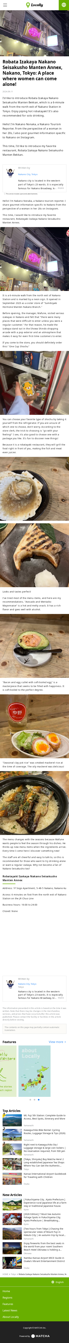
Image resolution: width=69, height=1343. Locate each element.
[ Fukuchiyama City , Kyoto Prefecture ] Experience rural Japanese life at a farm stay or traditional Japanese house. (45, 1202)
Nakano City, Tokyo (28, 174)
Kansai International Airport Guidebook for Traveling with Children (45, 1175)
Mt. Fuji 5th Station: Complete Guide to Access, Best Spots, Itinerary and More (44, 1117)
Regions (7, 1297)
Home (6, 1291)
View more (56, 1042)
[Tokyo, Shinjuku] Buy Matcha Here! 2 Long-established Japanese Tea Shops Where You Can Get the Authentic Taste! (44, 1164)
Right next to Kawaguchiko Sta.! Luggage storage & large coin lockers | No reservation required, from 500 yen (45, 1148)
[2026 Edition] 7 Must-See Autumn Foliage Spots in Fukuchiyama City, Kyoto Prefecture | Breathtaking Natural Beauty (42, 1219)
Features (8, 1304)
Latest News (10, 1310)
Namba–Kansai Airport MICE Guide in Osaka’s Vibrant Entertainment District (44, 1259)
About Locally (11, 1317)
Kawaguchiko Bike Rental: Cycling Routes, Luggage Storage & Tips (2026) (44, 1131)
